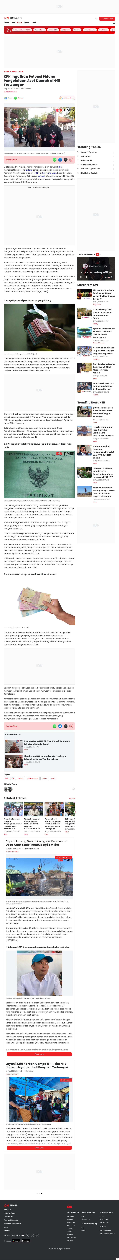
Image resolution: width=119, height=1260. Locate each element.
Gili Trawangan (49, 173)
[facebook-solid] (60, 160)
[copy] (71, 160)
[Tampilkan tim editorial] (73, 789)
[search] (96, 18)
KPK (60, 167)
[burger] (113, 23)
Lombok (41, 176)
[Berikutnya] (75, 924)
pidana (29, 170)
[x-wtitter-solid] (66, 160)
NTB (36, 173)
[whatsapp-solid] (54, 160)
